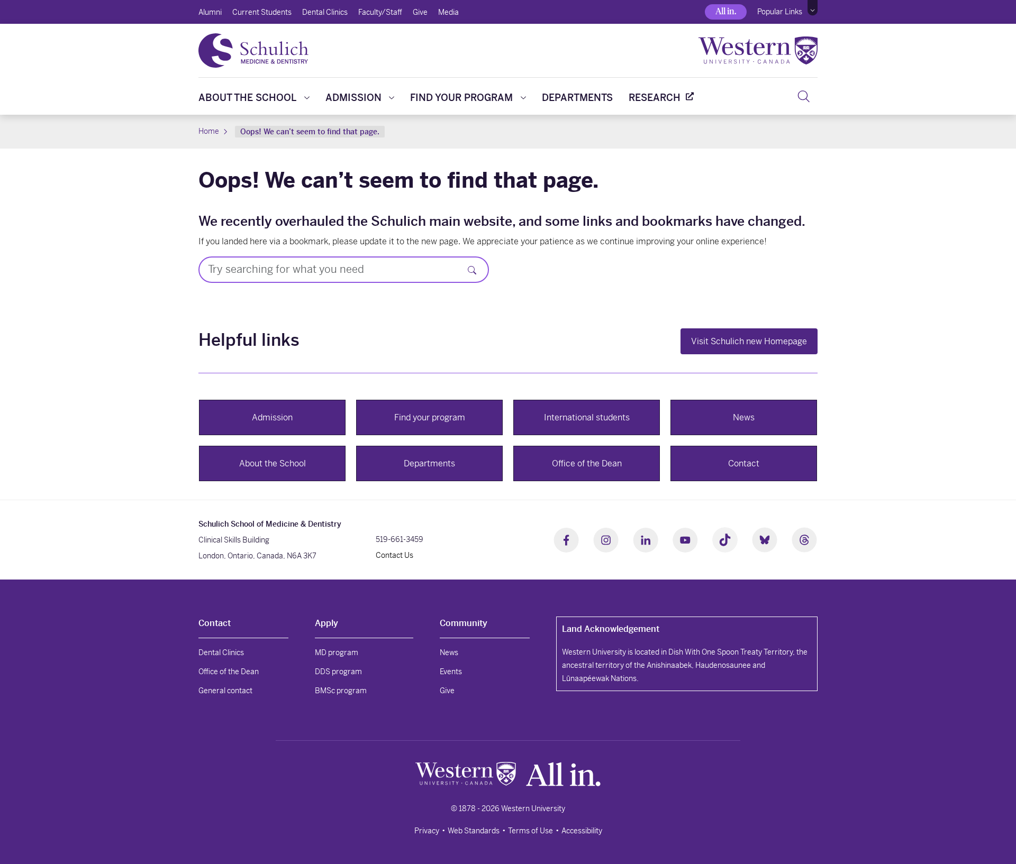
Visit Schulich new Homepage (749, 341)
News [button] (744, 417)
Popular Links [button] (779, 11)
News (449, 652)
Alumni (210, 12)
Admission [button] (272, 417)
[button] (813, 8)
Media (448, 12)
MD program (336, 652)
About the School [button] (272, 463)
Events (451, 671)
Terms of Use (530, 830)
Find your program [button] (429, 417)
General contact (225, 690)
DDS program (338, 671)
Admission (353, 97)
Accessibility (581, 830)
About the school (247, 97)
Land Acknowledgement (610, 629)
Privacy (426, 830)
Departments (577, 97)
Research (655, 97)
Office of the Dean (228, 671)
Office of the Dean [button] (587, 463)
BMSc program (341, 690)
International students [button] (587, 417)
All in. (725, 11)
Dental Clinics (325, 12)
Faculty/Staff (380, 12)
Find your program (461, 97)
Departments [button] (429, 463)
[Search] (803, 96)
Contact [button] (743, 463)
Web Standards (474, 830)
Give (420, 12)
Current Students (262, 12)
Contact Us (394, 555)
